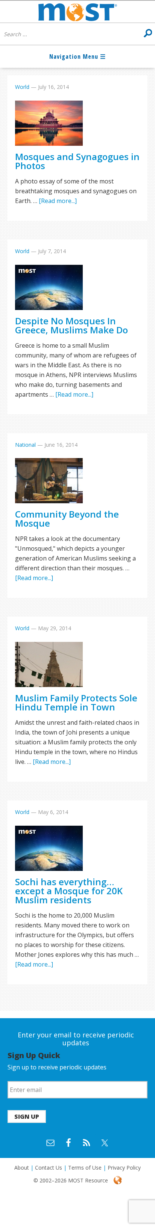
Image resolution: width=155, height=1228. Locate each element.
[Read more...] (58, 201)
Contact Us (48, 1167)
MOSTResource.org (77, 12)
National (25, 444)
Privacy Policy (124, 1167)
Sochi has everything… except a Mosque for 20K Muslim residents (69, 890)
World (22, 86)
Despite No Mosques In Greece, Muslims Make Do (71, 325)
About (21, 1167)
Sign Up (26, 1116)
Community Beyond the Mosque (67, 518)
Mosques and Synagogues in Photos (77, 161)
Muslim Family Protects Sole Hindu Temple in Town (76, 702)
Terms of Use (85, 1167)
